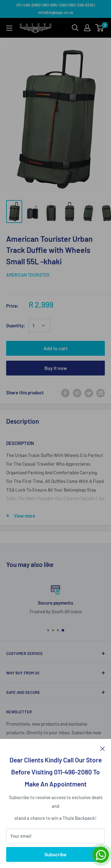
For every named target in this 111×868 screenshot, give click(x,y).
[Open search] (75, 27)
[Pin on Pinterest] (77, 392)
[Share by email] (100, 392)
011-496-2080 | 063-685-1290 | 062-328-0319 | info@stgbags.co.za (55, 8)
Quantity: (15, 325)
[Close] (102, 748)
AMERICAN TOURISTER (28, 275)
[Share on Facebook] (65, 392)
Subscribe (55, 854)
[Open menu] (9, 28)
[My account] (87, 27)
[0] (100, 27)
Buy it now (55, 368)
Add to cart (55, 348)
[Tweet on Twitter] (88, 392)
